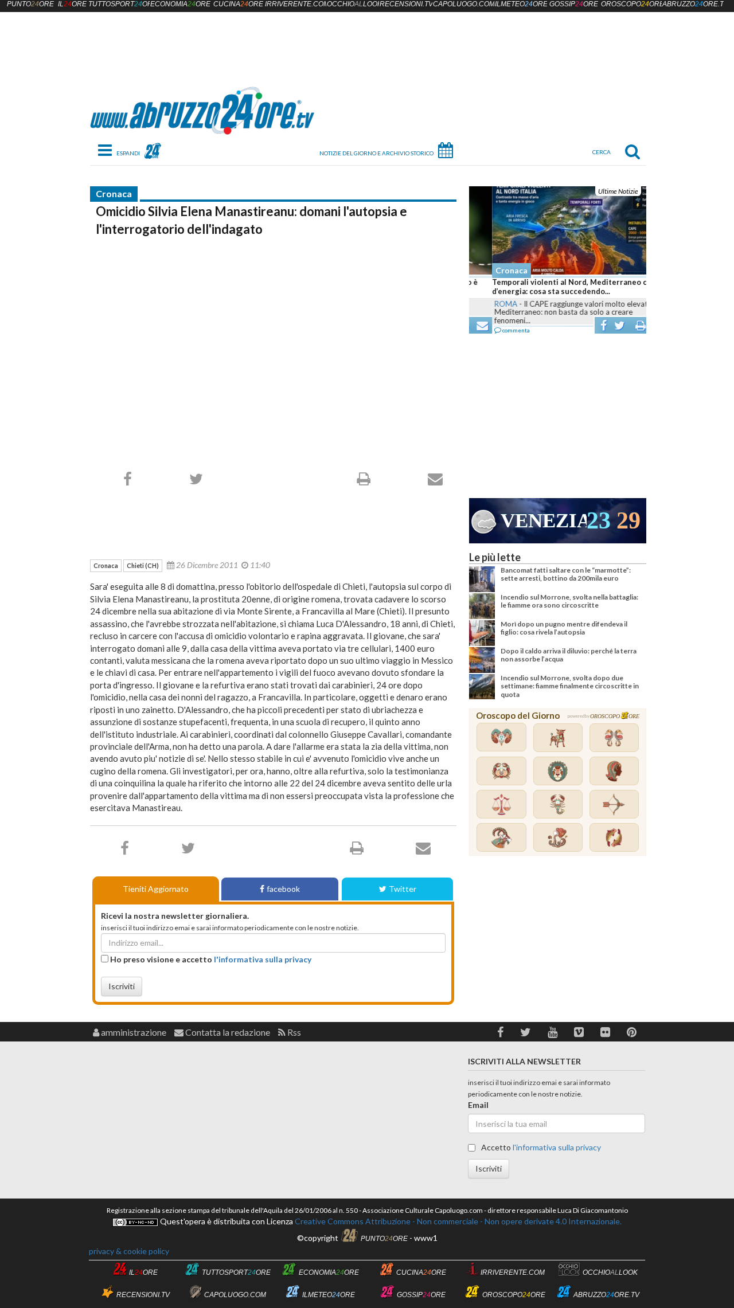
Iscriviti (121, 986)
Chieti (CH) (143, 565)
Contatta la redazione (227, 1032)
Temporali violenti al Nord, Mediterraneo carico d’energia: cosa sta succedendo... (555, 286)
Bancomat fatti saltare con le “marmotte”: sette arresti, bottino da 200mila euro (566, 574)
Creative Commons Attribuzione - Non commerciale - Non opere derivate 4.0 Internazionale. (457, 1221)
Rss (293, 1032)
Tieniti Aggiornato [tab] (156, 889)
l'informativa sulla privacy (262, 959)
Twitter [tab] (402, 889)
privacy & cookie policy (129, 1251)
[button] (500, 1032)
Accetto (540, 1147)
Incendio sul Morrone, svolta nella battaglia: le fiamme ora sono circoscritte (569, 601)
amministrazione (132, 1032)
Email (478, 1105)
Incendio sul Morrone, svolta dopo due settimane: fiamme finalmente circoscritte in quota (570, 686)
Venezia (544, 521)
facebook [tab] (283, 889)
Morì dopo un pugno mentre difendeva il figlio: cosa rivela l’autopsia (564, 628)
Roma (482, 303)
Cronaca (114, 193)
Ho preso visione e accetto (209, 959)
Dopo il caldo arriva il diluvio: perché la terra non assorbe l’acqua (569, 655)
